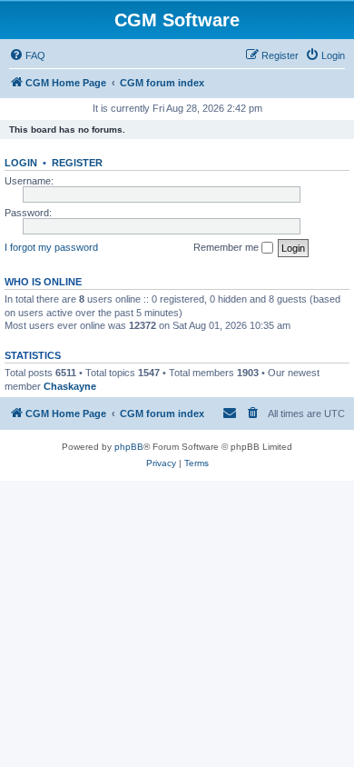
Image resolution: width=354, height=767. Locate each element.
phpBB (128, 447)
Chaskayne (70, 386)
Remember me (227, 247)
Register (77, 162)
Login (21, 162)
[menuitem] (27, 55)
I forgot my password (51, 247)
